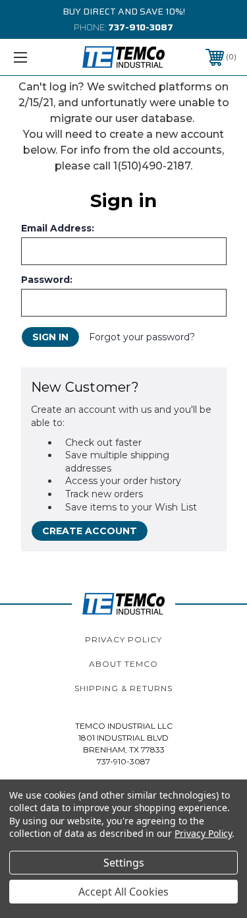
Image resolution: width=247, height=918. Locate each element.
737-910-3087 (140, 27)
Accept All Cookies (123, 891)
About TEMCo (123, 664)
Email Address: (57, 228)
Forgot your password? (142, 337)
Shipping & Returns (123, 688)
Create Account (89, 531)
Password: (46, 279)
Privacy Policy (123, 639)
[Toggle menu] (36, 57)
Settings (123, 862)
